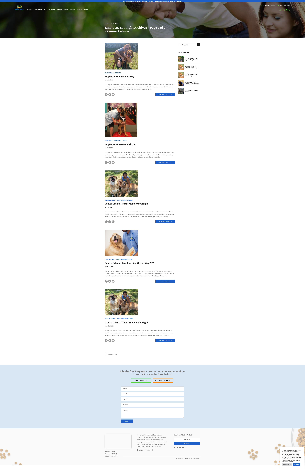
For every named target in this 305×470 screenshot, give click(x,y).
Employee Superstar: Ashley (119, 76)
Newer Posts (112, 354)
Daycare (30, 10)
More (86, 10)
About (79, 10)
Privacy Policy (196, 458)
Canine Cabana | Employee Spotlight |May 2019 (129, 263)
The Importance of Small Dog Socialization (191, 74)
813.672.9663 (108, 456)
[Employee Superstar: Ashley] (140, 56)
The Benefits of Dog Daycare (191, 91)
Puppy (72, 10)
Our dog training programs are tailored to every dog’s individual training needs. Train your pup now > (152, 1)
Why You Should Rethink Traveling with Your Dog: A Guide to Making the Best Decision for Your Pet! (192, 67)
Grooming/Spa (62, 10)
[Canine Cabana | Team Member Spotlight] (140, 183)
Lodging (38, 10)
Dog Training (49, 10)
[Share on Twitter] (109, 94)
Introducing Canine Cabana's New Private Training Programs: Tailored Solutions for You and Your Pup (192, 83)
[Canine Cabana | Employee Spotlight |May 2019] (140, 243)
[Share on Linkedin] (113, 94)
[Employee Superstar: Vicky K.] (140, 120)
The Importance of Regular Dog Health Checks (191, 59)
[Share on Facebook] (106, 94)
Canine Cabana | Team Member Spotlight (126, 203)
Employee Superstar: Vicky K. (120, 144)
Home (107, 24)
